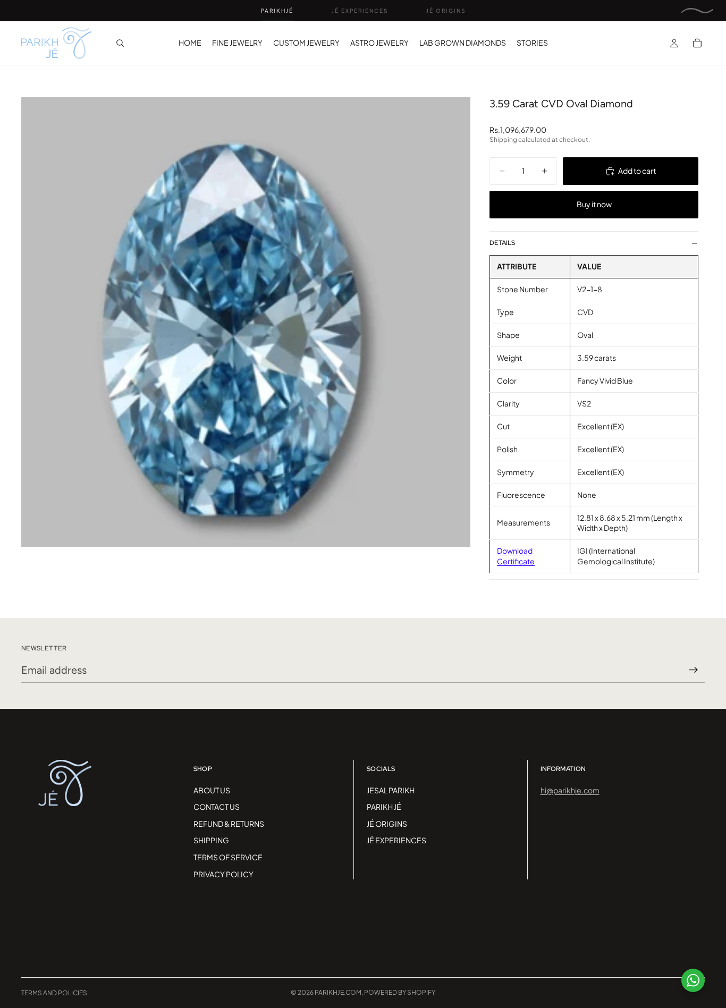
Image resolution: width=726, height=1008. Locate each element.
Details (502, 243)
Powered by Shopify (399, 992)
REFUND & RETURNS (228, 823)
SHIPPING (211, 840)
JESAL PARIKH (391, 790)
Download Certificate (516, 556)
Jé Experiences (360, 10)
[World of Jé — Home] (697, 10)
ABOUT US (211, 790)
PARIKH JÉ (384, 806)
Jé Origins (446, 10)
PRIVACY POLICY (223, 874)
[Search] (120, 43)
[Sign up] (693, 670)
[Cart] (697, 43)
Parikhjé (277, 10)
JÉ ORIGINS (387, 823)
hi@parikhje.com (570, 790)
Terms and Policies (54, 993)
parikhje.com (338, 992)
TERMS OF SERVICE (228, 857)
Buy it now (594, 204)
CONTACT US (216, 806)
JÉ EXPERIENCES (396, 840)
